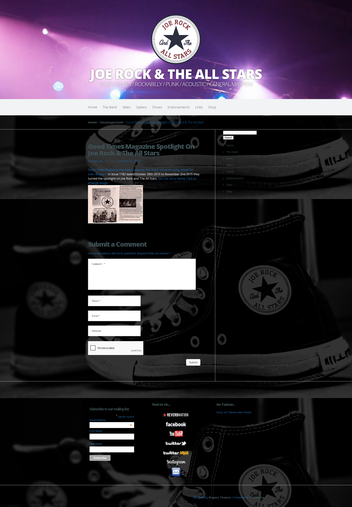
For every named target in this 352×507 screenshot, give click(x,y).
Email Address (110, 420)
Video (126, 107)
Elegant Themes (220, 497)
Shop (212, 107)
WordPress (256, 497)
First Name (95, 430)
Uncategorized (111, 122)
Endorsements (179, 107)
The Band (110, 107)
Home (92, 107)
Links (199, 107)
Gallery (141, 107)
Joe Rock (110, 161)
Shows (157, 107)
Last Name (95, 443)
